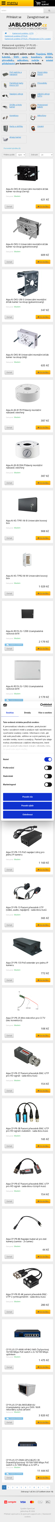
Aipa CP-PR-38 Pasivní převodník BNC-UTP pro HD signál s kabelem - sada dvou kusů (27, 1129)
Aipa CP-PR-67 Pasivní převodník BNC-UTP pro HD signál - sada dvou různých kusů (27, 1185)
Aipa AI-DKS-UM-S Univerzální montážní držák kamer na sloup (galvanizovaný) (26, 300)
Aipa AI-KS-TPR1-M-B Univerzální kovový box (26, 522)
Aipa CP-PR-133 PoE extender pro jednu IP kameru (27, 964)
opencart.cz (16, 1514)
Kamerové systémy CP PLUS (16, 36)
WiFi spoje (19, 57)
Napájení (40, 53)
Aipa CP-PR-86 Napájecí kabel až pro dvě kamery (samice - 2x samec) (26, 1240)
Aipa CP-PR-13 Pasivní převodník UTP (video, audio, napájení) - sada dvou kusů (26, 908)
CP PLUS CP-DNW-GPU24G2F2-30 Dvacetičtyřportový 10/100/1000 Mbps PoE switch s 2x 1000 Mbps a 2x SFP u (27, 1462)
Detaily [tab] (27, 712)
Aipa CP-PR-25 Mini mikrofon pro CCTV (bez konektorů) (25, 1019)
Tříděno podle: (9, 155)
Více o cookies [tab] (45, 712)
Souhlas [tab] (10, 712)
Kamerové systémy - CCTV (23, 33)
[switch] (48, 768)
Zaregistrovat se (38, 17)
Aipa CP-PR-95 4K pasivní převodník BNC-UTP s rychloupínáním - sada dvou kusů (27, 1295)
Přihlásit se (14, 17)
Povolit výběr (27, 805)
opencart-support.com (32, 1514)
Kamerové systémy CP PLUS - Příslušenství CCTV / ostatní (28, 38)
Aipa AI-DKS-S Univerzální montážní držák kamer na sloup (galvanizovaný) (27, 245)
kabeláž (6, 57)
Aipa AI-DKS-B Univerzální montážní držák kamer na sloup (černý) (27, 190)
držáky (48, 57)
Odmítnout (28, 814)
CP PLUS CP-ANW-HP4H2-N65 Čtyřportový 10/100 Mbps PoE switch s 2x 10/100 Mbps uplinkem (27, 1352)
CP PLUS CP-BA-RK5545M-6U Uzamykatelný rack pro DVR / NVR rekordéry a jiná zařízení (23, 1407)
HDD (49, 53)
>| (48, 1487)
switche (35, 60)
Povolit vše (27, 797)
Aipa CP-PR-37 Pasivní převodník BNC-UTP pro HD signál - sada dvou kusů (27, 1074)
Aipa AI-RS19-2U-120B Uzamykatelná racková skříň (24, 632)
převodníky (8, 60)
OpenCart (31, 1508)
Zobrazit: (34, 155)
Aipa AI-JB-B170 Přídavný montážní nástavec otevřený (23, 411)
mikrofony (22, 60)
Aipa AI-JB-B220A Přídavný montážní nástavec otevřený (24, 466)
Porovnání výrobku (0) (12, 148)
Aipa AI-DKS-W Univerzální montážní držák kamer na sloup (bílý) (27, 356)
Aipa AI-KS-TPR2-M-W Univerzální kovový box (27, 577)
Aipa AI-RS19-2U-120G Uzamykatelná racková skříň (24, 687)
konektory (36, 57)
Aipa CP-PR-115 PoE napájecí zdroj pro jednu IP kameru (25, 853)
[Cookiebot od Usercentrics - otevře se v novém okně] (40, 705)
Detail (9, 206)
